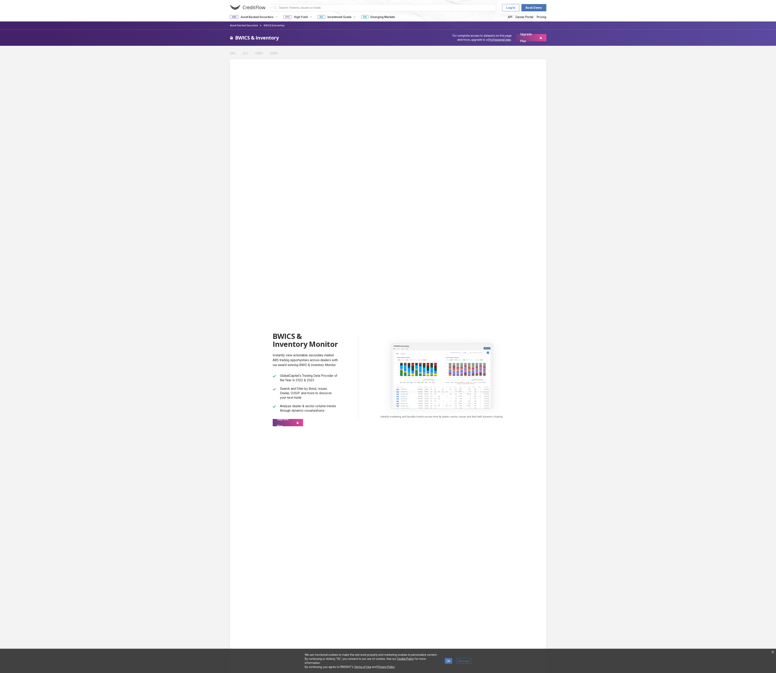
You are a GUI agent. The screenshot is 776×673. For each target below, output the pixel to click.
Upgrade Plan (526, 37)
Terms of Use (362, 667)
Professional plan (499, 39)
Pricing (541, 17)
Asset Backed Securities (244, 25)
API (510, 17)
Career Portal (524, 17)
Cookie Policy (405, 658)
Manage (463, 661)
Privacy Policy (386, 667)
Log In (510, 7)
